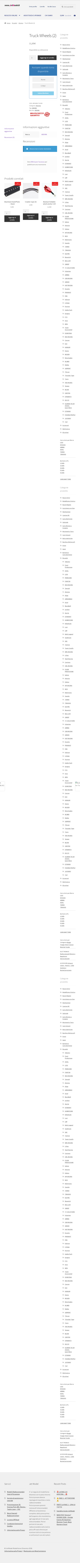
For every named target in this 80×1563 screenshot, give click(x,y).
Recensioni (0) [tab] (9, 137)
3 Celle (62, 466)
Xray (66, 321)
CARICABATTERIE (65, 479)
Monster (62, 947)
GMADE (67, 282)
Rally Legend (69, 181)
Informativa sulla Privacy (16, 1530)
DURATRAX (68, 333)
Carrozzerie (67, 970)
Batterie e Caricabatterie (67, 101)
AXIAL (67, 118)
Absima (21, 23)
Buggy (69, 942)
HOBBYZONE (69, 167)
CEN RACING (68, 278)
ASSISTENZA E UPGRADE (32, 15)
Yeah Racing (69, 206)
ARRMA (67, 275)
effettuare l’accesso (37, 162)
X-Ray (67, 202)
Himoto (67, 225)
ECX (66, 344)
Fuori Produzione (68, 113)
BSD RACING (69, 337)
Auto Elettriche (67, 66)
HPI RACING (68, 233)
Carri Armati (66, 82)
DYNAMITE (68, 397)
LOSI (66, 121)
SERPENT (68, 368)
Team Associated (68, 329)
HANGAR (67, 347)
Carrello (42, 6)
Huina (67, 351)
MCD (66, 236)
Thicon (67, 372)
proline (67, 157)
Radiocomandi (65, 954)
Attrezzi (70, 963)
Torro (66, 379)
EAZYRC (67, 254)
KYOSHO (63, 445)
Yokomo (67, 109)
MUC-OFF (68, 261)
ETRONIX (68, 411)
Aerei (64, 96)
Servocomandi (64, 959)
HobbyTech (68, 310)
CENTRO (67, 393)
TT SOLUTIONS (70, 268)
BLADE (67, 390)
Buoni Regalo (66, 52)
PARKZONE (68, 125)
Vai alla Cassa (52, 6)
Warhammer (66, 59)
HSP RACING (69, 285)
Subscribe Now (43, 93)
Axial (66, 149)
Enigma (67, 314)
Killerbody (68, 171)
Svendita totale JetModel (66, 1511)
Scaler (68, 947)
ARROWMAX (68, 146)
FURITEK (67, 128)
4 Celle (62, 468)
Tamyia (67, 192)
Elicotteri (65, 432)
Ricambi (14, 23)
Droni (64, 92)
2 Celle (62, 463)
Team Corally (69, 195)
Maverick (68, 257)
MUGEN (67, 354)
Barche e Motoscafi (68, 89)
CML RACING (69, 213)
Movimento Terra (68, 78)
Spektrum (68, 185)
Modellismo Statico (68, 48)
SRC (66, 188)
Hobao (67, 229)
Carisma (67, 209)
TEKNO (67, 247)
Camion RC (65, 62)
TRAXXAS (68, 250)
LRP (66, 178)
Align (66, 142)
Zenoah (67, 135)
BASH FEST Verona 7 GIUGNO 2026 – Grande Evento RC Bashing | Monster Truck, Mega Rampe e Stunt (65, 1519)
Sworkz (67, 243)
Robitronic (68, 240)
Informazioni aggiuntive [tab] (9, 130)
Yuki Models (68, 383)
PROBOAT (68, 292)
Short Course (69, 945)
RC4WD (67, 361)
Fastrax (67, 306)
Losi (66, 174)
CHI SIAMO (48, 15)
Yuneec (67, 386)
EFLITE (67, 400)
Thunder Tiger (69, 375)
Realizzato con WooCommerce (35, 1551)
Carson (67, 340)
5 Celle (62, 470)
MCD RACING (69, 132)
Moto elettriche (67, 85)
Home (8, 23)
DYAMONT (68, 163)
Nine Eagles (68, 358)
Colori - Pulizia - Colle (67, 965)
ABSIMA (34, 108)
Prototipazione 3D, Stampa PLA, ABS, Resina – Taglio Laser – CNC (16, 1507)
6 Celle (62, 473)
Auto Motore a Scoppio (67, 74)
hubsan (67, 299)
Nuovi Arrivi (66, 45)
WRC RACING (69, 199)
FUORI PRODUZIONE (69, 217)
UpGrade (65, 69)
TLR (66, 422)
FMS (66, 296)
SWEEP (67, 264)
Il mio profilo (33, 6)
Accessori (65, 425)
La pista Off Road (13, 1520)
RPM (66, 324)
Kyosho (67, 289)
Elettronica (66, 429)
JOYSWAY (68, 418)
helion (67, 222)
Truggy (62, 945)
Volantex (68, 271)
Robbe (67, 365)
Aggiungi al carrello (47, 58)
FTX (66, 317)
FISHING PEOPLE (70, 415)
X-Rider (67, 303)
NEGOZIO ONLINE (10, 15)
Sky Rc (67, 160)
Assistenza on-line (68, 55)
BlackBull (68, 153)
